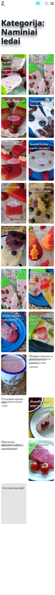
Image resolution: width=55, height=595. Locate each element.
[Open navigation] (52, 3)
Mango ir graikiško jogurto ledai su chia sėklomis (40, 319)
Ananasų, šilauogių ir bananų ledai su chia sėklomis (41, 191)
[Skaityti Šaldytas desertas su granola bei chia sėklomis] (41, 375)
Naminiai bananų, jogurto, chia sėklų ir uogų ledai (40, 148)
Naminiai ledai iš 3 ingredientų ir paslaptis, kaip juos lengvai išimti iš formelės (12, 66)
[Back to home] (3, 3)
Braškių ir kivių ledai (13, 101)
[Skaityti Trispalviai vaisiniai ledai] (13, 417)
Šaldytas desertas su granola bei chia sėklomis (40, 362)
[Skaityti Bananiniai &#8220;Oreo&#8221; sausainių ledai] (13, 460)
